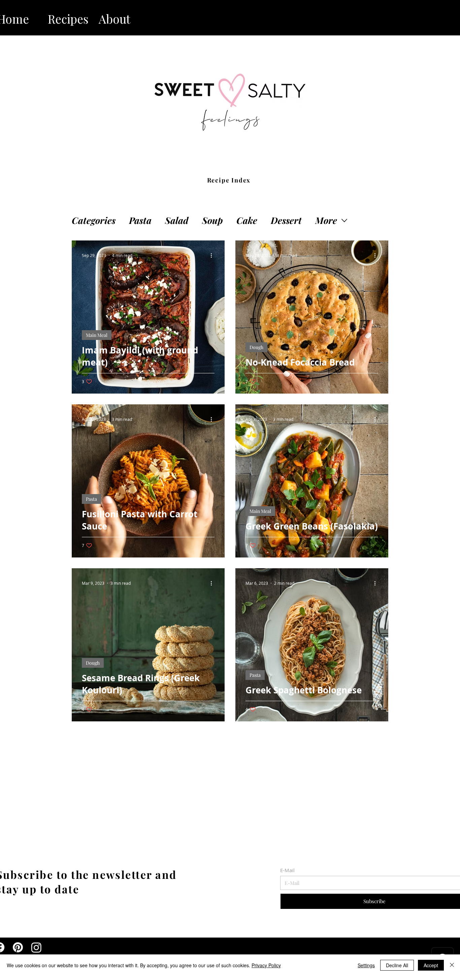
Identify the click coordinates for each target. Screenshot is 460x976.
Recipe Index (229, 180)
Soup (212, 220)
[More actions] (213, 255)
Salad (177, 220)
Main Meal (96, 335)
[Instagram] (36, 947)
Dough (256, 347)
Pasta (140, 220)
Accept (431, 965)
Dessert (286, 220)
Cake (246, 220)
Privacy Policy (266, 965)
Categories (94, 220)
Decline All (397, 965)
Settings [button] (366, 965)
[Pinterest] (18, 947)
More (326, 220)
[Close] (452, 965)
